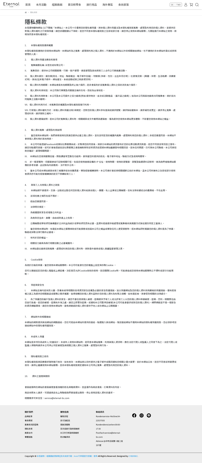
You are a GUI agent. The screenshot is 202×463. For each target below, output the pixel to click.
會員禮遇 (28, 420)
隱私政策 (28, 428)
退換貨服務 (65, 424)
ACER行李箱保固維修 (69, 432)
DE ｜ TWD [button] (176, 4)
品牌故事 (28, 416)
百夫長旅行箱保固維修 (70, 428)
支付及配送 (65, 420)
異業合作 (28, 432)
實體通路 (28, 437)
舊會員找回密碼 (31, 424)
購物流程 (64, 416)
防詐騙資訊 (65, 437)
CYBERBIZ (133, 456)
